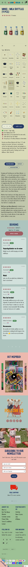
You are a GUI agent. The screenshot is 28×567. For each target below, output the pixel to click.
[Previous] (2, 45)
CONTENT (19, 164)
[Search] (5, 2)
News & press (19, 514)
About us (4, 510)
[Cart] (25, 2)
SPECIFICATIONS (14, 167)
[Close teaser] (8, 566)
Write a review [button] (14, 233)
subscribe (14, 476)
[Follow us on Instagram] (7, 539)
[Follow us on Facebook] (3, 539)
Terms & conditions (7, 521)
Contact (4, 524)
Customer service (6, 517)
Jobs (17, 517)
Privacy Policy (5, 519)
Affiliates (18, 519)
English (12, 549)
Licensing (18, 512)
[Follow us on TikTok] (7, 543)
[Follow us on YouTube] (3, 543)
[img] (7, 240)
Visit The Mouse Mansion (6, 513)
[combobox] (14, 467)
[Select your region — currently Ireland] (22, 2)
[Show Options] (24, 467)
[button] (19, 346)
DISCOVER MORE (10, 164)
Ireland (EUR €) (5, 549)
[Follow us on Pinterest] (10, 539)
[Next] (25, 45)
